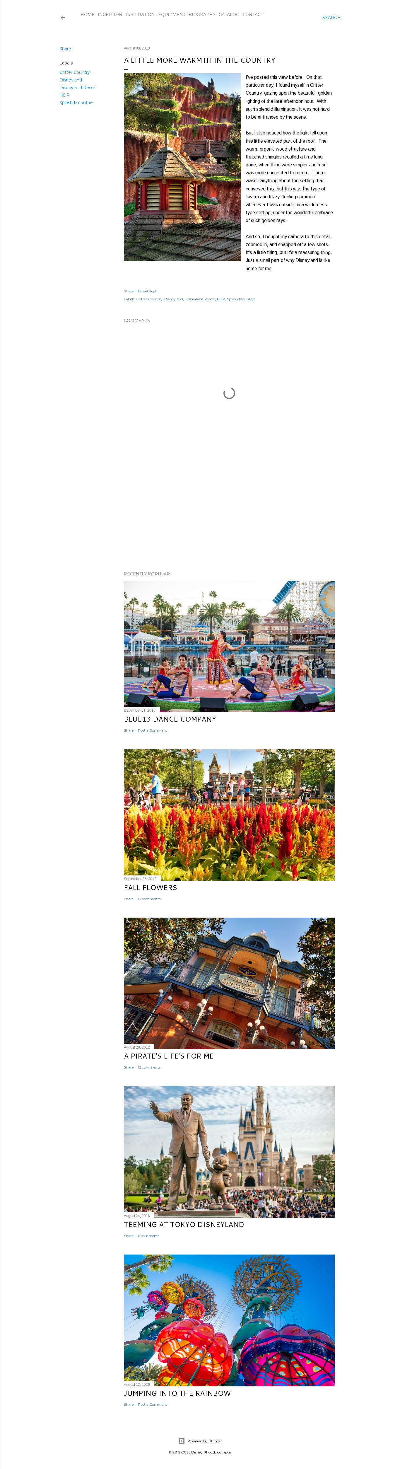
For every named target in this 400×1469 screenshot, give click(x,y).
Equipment (171, 14)
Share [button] (65, 49)
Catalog (229, 14)
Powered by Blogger (204, 1441)
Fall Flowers (150, 887)
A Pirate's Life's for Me (169, 1056)
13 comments (149, 899)
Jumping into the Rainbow (177, 1393)
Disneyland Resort (78, 87)
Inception (110, 14)
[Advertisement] (229, 516)
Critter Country (74, 72)
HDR (64, 95)
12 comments (149, 1067)
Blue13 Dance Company (170, 719)
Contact (252, 14)
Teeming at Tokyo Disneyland (184, 1224)
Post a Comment (152, 730)
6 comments (148, 1235)
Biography (202, 14)
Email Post (147, 291)
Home (88, 14)
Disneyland (70, 80)
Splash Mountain (76, 102)
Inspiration (140, 14)
